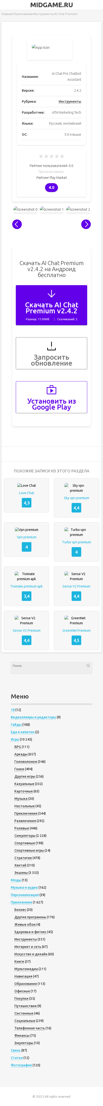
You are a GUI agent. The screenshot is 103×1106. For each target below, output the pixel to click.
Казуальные (24, 784)
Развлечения (25, 821)
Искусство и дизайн (30, 954)
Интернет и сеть (27, 947)
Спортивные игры (29, 850)
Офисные (22, 991)
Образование (25, 984)
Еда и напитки (22, 732)
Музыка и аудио (24, 887)
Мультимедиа (26, 969)
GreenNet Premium (77, 630)
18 (13, 710)
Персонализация (25, 895)
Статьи (17, 1058)
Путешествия (25, 1006)
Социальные (24, 1021)
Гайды (16, 725)
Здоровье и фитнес (30, 932)
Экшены (21, 873)
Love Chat (26, 493)
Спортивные (24, 843)
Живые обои (25, 924)
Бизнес (20, 910)
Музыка (21, 799)
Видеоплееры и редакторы (33, 717)
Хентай (20, 865)
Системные (23, 1013)
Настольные (24, 806)
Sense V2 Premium (76, 586)
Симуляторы (24, 836)
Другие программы (30, 917)
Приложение (21, 902)
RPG (17, 747)
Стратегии (23, 858)
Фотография (21, 1065)
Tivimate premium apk (26, 586)
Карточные (23, 791)
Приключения (25, 813)
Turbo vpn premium (76, 542)
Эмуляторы (23, 1043)
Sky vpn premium (76, 498)
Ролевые (21, 828)
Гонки (19, 769)
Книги (19, 961)
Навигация (23, 976)
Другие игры (24, 776)
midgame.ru (51, 4)
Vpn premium (26, 537)
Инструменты (70, 101)
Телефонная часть (29, 1028)
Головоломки (25, 762)
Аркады (21, 754)
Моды (16, 880)
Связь (16, 1050)
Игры (15, 739)
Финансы (21, 1035)
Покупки (21, 998)
